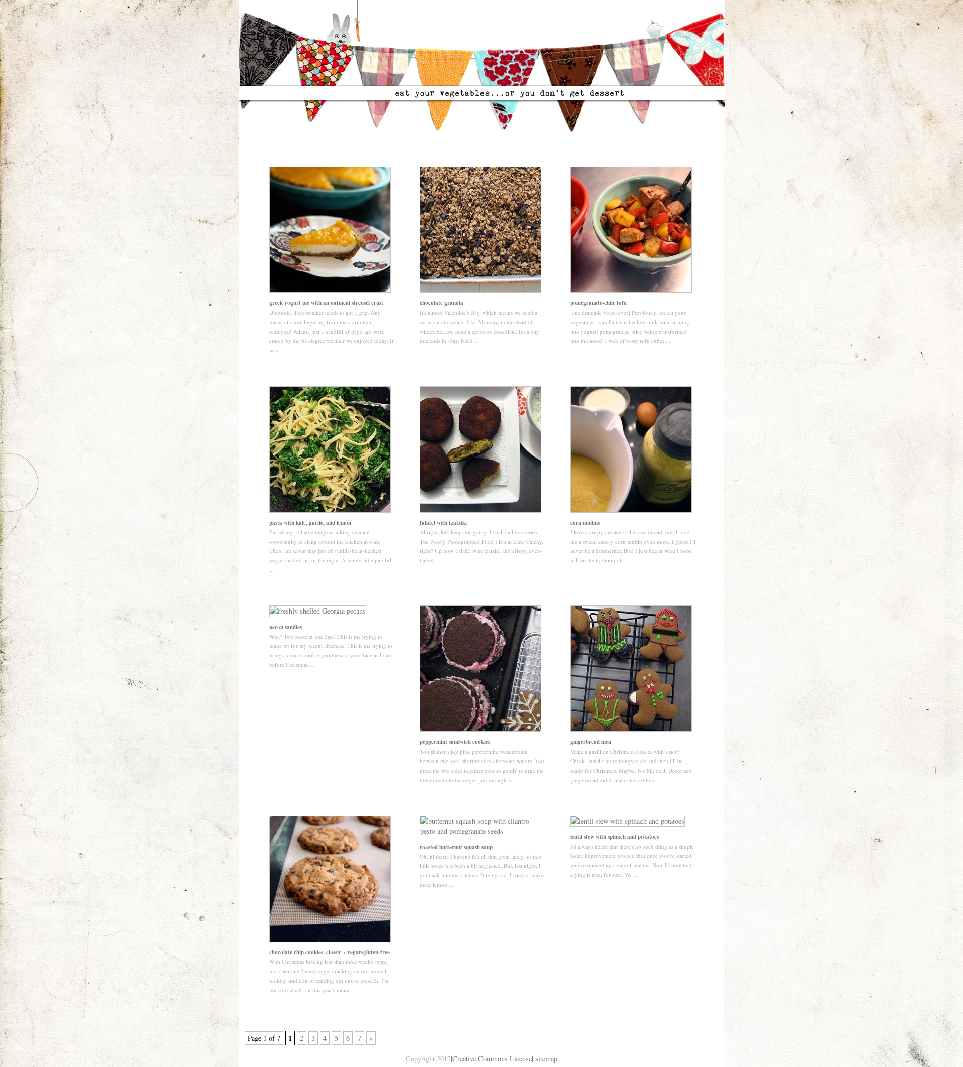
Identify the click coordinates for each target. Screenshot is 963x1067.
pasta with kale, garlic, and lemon (310, 523)
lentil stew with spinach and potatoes (614, 837)
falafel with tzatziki (443, 523)
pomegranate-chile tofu (598, 303)
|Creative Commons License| (492, 1058)
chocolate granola (441, 303)
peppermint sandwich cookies (455, 742)
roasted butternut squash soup (456, 847)
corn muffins (585, 523)
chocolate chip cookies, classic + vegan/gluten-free (329, 952)
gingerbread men (590, 742)
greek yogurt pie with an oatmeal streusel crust (326, 303)
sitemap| (547, 1058)
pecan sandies (285, 627)
